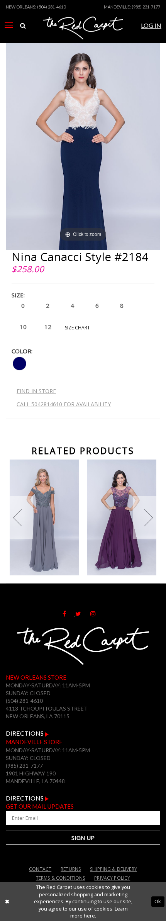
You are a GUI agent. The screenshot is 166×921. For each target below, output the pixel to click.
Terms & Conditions (60, 878)
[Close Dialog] (7, 901)
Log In (151, 25)
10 (23, 327)
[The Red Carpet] (83, 36)
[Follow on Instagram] (96, 613)
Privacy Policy (112, 878)
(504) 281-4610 (51, 6)
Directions (25, 733)
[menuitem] (9, 25)
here (89, 915)
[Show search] (23, 26)
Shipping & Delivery (113, 869)
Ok (157, 901)
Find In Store (36, 391)
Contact (40, 869)
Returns (71, 869)
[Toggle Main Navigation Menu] (9, 25)
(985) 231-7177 (146, 6)
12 (47, 327)
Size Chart (77, 327)
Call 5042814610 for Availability (64, 404)
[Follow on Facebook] (69, 613)
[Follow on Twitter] (82, 613)
